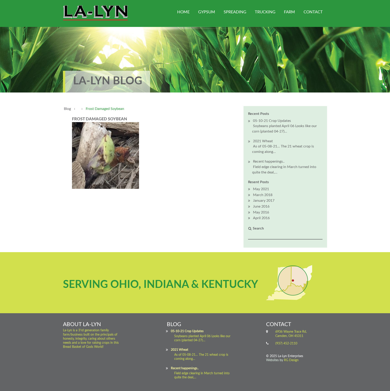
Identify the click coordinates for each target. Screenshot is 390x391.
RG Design (291, 360)
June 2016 (261, 206)
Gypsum (206, 12)
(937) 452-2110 (286, 343)
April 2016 (261, 218)
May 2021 (261, 189)
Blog (67, 109)
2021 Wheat (263, 141)
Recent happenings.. (269, 161)
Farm (289, 12)
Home (183, 12)
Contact (313, 12)
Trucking (265, 12)
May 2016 (261, 212)
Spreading (235, 12)
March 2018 (262, 195)
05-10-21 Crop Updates (272, 121)
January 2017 (263, 200)
